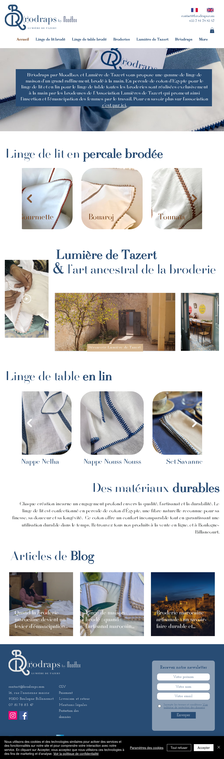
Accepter (204, 747)
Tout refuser (179, 747)
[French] (193, 10)
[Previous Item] (29, 198)
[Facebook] (23, 715)
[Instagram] (13, 715)
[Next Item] (194, 198)
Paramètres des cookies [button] (146, 747)
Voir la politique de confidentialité (76, 753)
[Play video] (26, 298)
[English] (209, 10)
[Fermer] (218, 748)
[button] (212, 30)
